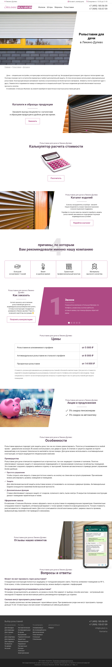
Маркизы (58, 7)
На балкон (8, 644)
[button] (86, 130)
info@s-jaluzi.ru (101, 628)
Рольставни (69, 7)
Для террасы (9, 641)
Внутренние (22, 634)
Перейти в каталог (81, 223)
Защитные (21, 639)
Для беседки (9, 628)
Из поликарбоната (39, 630)
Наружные (22, 644)
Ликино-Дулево (11, 1)
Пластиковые (38, 634)
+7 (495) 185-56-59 (98, 5)
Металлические (38, 632)
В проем (21, 632)
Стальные (36, 637)
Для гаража (9, 632)
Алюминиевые (38, 628)
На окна (7, 648)
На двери (8, 646)
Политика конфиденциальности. (63, 661)
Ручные (20, 648)
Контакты (103, 631)
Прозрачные (22, 646)
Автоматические (24, 628)
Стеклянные (37, 639)
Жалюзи (41, 7)
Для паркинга (10, 639)
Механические (23, 641)
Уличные (21, 650)
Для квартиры (10, 637)
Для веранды (9, 630)
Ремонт (51, 628)
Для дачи (8, 634)
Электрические (23, 653)
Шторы (50, 7)
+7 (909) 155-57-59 (98, 9)
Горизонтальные (24, 637)
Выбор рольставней (14, 621)
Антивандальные (24, 630)
